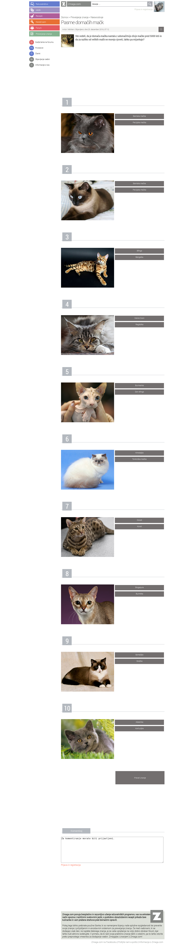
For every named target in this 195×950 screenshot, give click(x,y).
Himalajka (139, 452)
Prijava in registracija (144, 9)
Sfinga (139, 250)
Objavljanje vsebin (42, 59)
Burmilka (139, 593)
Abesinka (139, 722)
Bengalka (139, 257)
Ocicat (139, 520)
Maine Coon (139, 318)
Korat (139, 526)
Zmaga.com (74, 4)
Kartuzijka (139, 728)
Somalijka (139, 654)
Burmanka (139, 385)
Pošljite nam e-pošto (128, 942)
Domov (64, 17)
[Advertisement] (112, 71)
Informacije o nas (42, 65)
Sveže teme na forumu (44, 42)
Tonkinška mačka (139, 459)
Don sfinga (139, 391)
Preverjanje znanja (79, 17)
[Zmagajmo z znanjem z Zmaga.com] (63, 4)
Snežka (139, 661)
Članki (37, 53)
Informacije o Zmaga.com (151, 942)
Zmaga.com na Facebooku (104, 942)
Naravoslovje (97, 17)
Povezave (39, 48)
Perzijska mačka (139, 122)
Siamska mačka (139, 116)
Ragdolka (139, 324)
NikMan (71, 29)
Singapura (139, 587)
